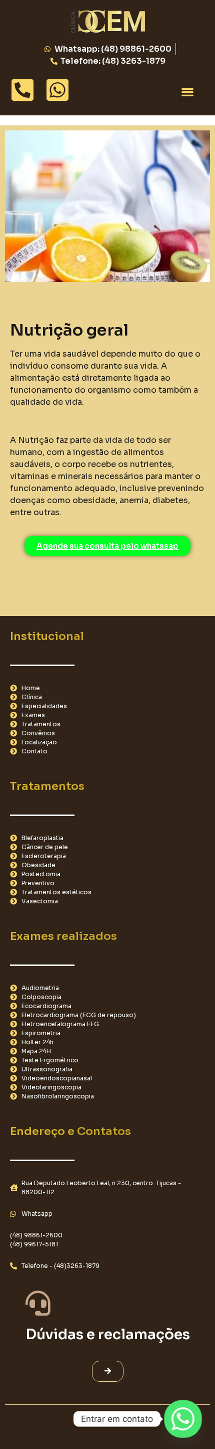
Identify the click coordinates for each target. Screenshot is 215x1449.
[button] (187, 92)
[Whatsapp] (183, 1418)
